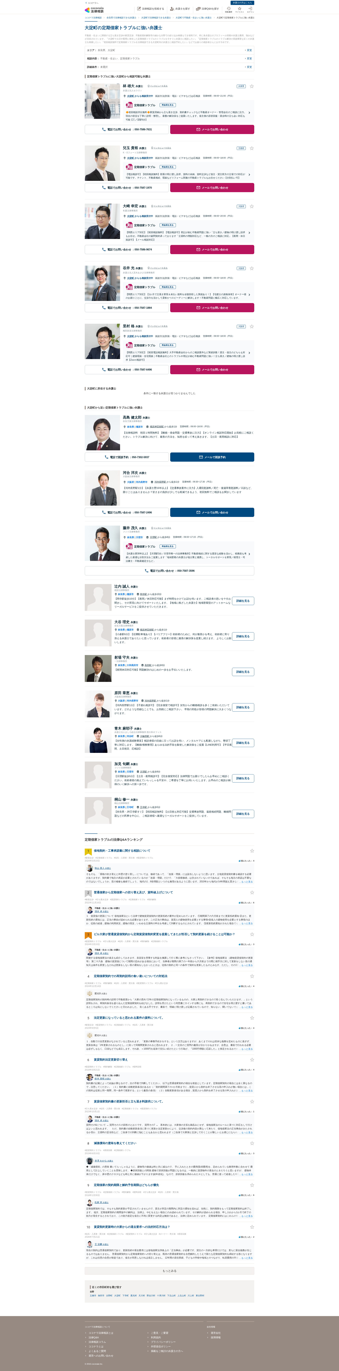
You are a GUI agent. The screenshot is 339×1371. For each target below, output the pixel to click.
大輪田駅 (145, 736)
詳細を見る (243, 600)
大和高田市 (132, 665)
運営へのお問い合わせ (101, 1355)
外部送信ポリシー (161, 1346)
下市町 (125, 1295)
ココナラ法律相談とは (101, 1332)
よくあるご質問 (97, 1351)
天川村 (142, 1295)
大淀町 (131, 96)
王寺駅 (144, 807)
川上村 (191, 1295)
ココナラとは (96, 1346)
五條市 (93, 1295)
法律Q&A (94, 1337)
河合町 (130, 736)
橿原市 (139, 426)
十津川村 (161, 1295)
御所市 (101, 1295)
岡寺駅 (144, 594)
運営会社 (216, 1332)
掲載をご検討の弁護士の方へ (167, 1351)
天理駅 (153, 537)
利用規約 (156, 1337)
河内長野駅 (160, 482)
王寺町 (130, 807)
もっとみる (169, 1270)
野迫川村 (151, 1295)
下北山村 (171, 1295)
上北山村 (181, 1295)
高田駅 (148, 665)
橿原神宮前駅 (157, 426)
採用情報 (216, 1337)
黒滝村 (133, 1295)
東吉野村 (200, 1295)
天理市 (139, 537)
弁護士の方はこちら (242, 2)
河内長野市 (141, 482)
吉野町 (109, 1295)
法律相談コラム (97, 1341)
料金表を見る (168, 105)
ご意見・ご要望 (159, 1332)
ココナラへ (93, 3)
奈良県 (130, 426)
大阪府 (130, 482)
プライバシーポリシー (163, 1341)
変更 (249, 50)
